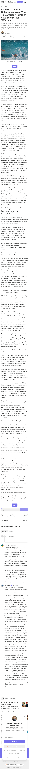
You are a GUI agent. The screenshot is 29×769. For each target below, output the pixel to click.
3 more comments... (6, 691)
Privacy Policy (17, 753)
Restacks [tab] (11, 531)
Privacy (15, 762)
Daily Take (4, 6)
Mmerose (6, 545)
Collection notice (23, 762)
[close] (24, 717)
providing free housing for (15, 160)
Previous (6, 520)
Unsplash (20, 61)
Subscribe (20, 2)
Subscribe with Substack (15, 747)
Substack (8, 767)
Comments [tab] (4, 531)
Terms (18, 762)
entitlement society (13, 81)
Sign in (26, 2)
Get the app (20, 764)
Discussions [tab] (12, 698)
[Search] (26, 698)
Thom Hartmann (8, 31)
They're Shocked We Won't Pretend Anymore (9, 703)
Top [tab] (3, 698)
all (23, 160)
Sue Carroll (13, 61)
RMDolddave (7, 585)
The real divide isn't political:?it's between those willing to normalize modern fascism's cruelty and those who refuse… (10, 707)
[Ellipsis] (27, 545)
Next (24, 520)
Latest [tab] (6, 698)
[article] (14, 707)
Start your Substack (11, 764)
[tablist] (7, 531)
